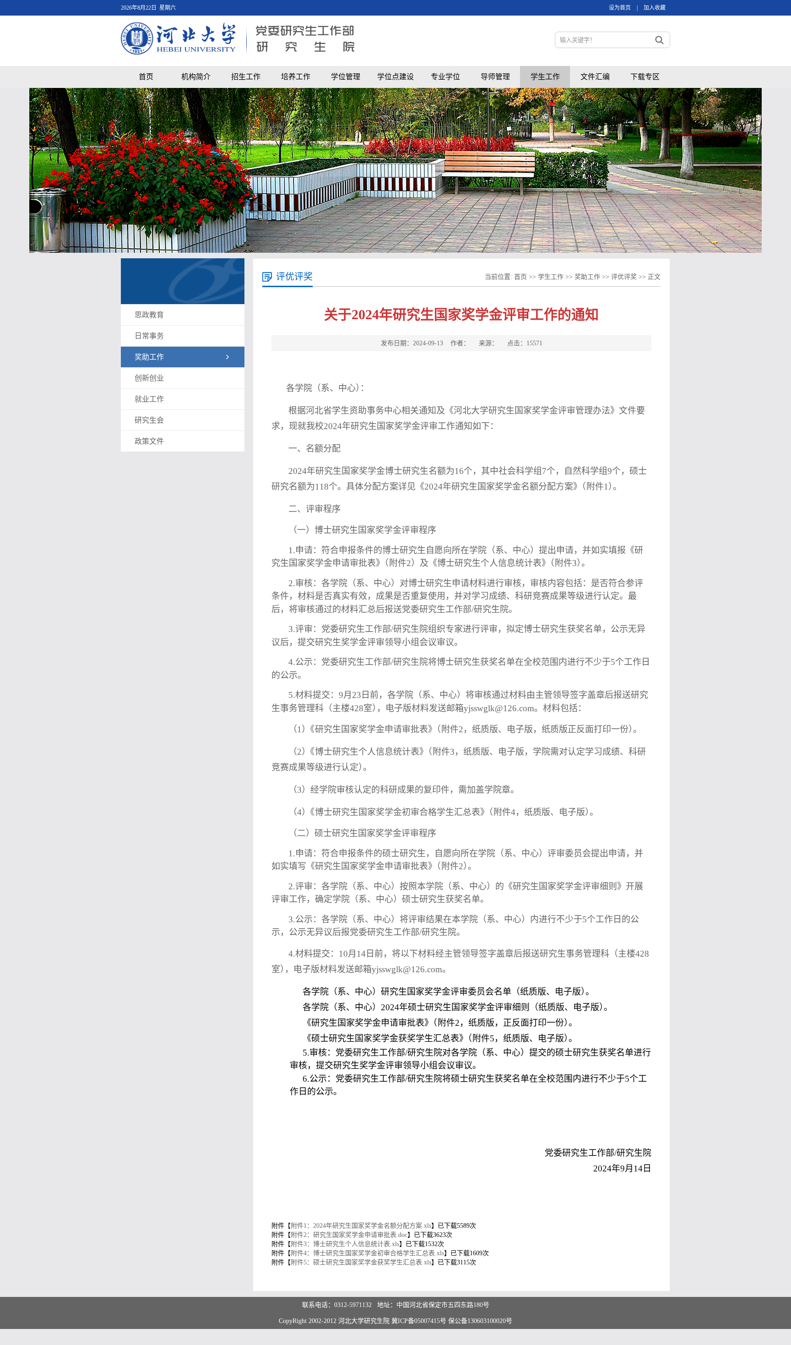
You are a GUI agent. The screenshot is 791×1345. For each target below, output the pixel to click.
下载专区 (645, 77)
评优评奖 (624, 276)
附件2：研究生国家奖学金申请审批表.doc (349, 1234)
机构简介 (196, 77)
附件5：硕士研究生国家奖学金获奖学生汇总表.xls (361, 1262)
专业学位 (445, 77)
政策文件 (149, 441)
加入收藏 (655, 8)
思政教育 (149, 315)
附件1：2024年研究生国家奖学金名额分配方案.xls (361, 1225)
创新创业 (149, 378)
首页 (146, 77)
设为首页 (620, 8)
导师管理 (495, 77)
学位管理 (345, 77)
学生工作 (545, 77)
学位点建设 (395, 77)
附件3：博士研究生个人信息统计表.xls (345, 1244)
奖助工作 (149, 357)
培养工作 (295, 77)
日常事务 (149, 336)
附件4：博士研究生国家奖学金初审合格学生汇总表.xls (367, 1253)
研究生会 (149, 420)
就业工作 (149, 399)
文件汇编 (595, 77)
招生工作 (245, 77)
